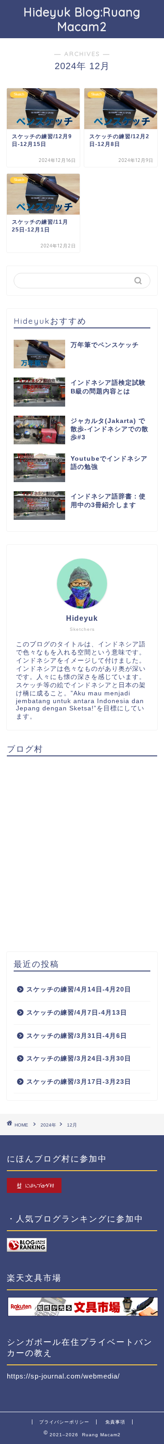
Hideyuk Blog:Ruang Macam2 (82, 19)
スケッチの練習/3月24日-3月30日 (78, 1058)
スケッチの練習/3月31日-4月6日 (76, 1035)
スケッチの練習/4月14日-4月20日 (78, 989)
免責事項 (115, 1421)
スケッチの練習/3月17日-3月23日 (78, 1081)
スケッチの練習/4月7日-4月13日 (76, 1012)
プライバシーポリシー (64, 1421)
